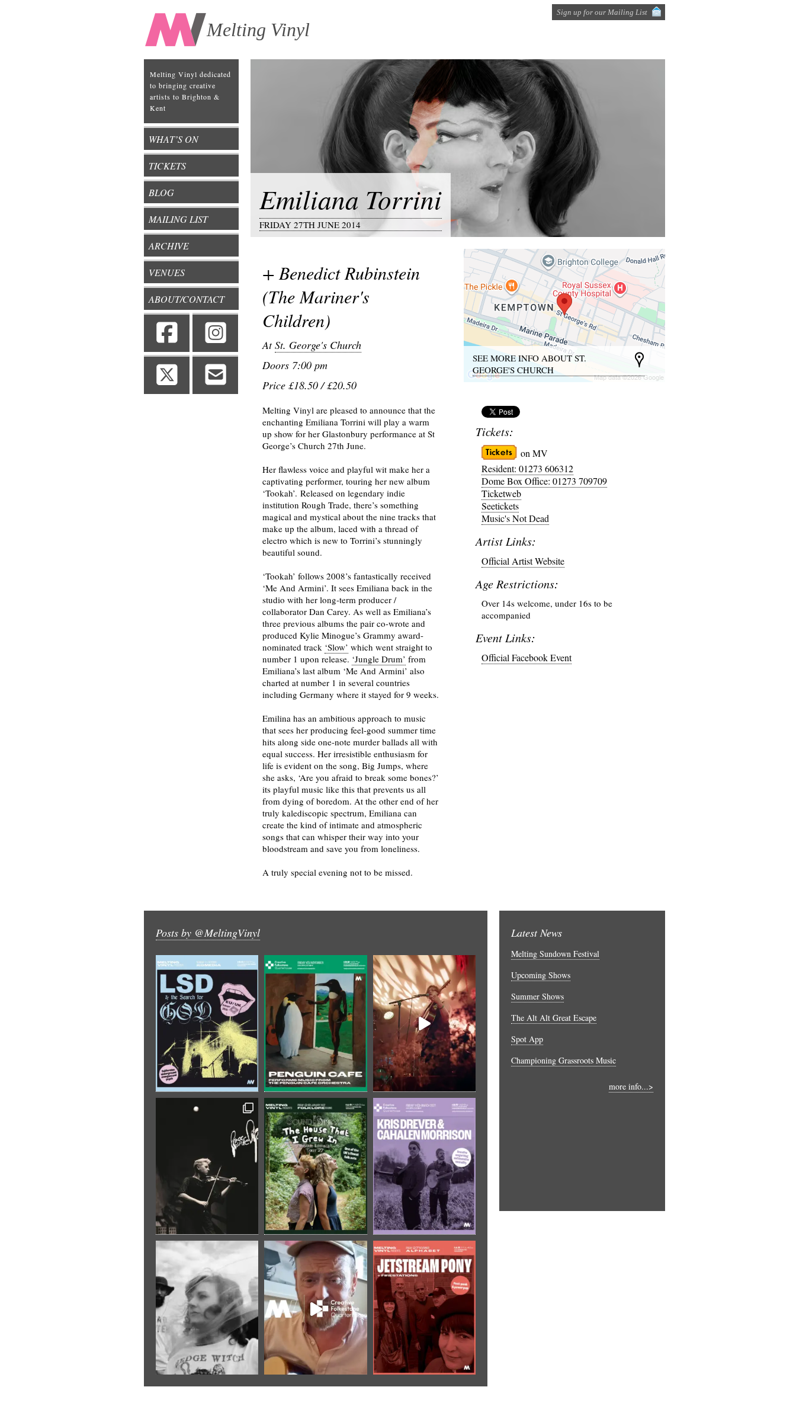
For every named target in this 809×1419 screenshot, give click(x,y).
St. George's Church (318, 345)
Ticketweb (501, 493)
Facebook (167, 332)
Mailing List (178, 219)
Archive (169, 245)
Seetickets (500, 505)
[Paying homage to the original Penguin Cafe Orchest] (315, 1023)
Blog (161, 192)
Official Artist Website (522, 561)
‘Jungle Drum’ (379, 659)
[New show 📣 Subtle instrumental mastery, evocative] (424, 1166)
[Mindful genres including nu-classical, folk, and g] (207, 1166)
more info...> (631, 1086)
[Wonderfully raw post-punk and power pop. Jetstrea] (424, 1309)
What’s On (173, 139)
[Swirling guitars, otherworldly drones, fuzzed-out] (207, 1023)
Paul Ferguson (560, 1402)
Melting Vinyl (258, 29)
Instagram (215, 332)
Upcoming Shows (540, 975)
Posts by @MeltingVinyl (208, 932)
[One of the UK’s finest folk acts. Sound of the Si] (315, 1166)
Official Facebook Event (526, 657)
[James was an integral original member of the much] (315, 1309)
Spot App (527, 1039)
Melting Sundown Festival (555, 953)
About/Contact (186, 299)
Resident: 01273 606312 (527, 468)
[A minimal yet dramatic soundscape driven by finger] (424, 1023)
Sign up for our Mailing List (602, 12)
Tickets (167, 165)
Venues (167, 272)
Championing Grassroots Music (563, 1060)
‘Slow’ (336, 647)
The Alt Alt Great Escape (553, 1017)
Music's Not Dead (515, 518)
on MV (534, 453)
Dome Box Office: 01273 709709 (544, 481)
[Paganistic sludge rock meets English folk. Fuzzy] (207, 1309)
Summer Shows (537, 996)
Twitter (167, 374)
